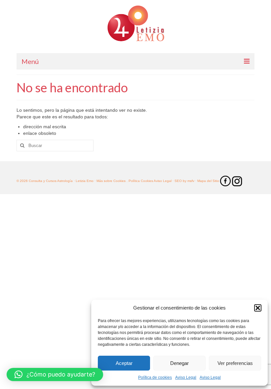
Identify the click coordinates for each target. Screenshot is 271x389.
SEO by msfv (184, 181)
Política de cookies (155, 377)
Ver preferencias (235, 363)
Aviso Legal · (164, 181)
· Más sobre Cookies (110, 181)
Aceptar (124, 363)
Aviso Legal (185, 377)
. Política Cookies (140, 181)
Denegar (179, 363)
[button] (257, 308)
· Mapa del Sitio (207, 181)
